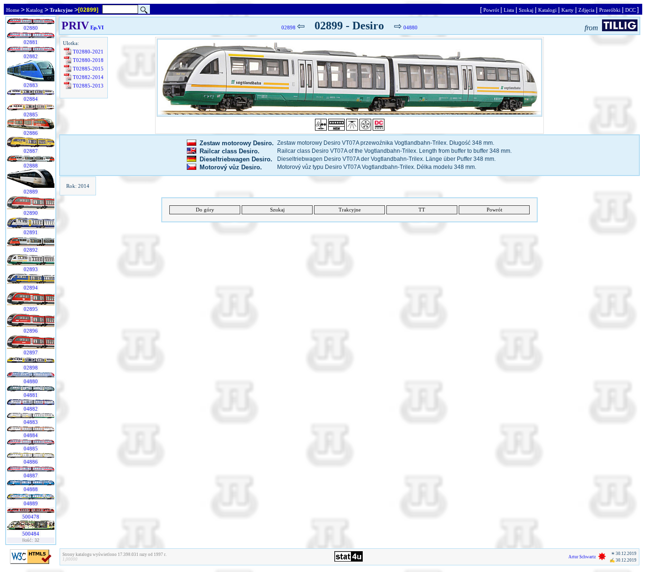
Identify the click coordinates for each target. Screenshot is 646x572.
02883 (30, 85)
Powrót (491, 10)
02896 (30, 331)
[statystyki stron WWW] (348, 560)
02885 (30, 114)
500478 (31, 516)
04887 (30, 475)
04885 (30, 448)
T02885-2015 (88, 68)
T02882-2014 (88, 77)
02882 (30, 56)
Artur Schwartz (582, 556)
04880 (30, 381)
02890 (30, 213)
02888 (30, 165)
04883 (30, 422)
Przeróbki (610, 10)
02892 (30, 250)
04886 (30, 462)
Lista (508, 10)
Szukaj (526, 10)
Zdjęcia (586, 10)
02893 (30, 269)
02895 (30, 309)
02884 (30, 99)
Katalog (34, 10)
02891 (30, 232)
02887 (30, 151)
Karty (567, 10)
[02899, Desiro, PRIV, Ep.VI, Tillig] (349, 77)
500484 (31, 534)
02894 (30, 287)
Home (13, 10)
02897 (30, 352)
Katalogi (547, 10)
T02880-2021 (88, 51)
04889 (30, 503)
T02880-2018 (88, 60)
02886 (30, 133)
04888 (30, 489)
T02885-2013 (88, 85)
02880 (30, 28)
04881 (30, 395)
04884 (30, 435)
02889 (30, 191)
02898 (30, 367)
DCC (630, 10)
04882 (30, 409)
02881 (30, 42)
